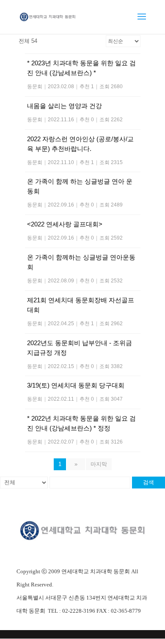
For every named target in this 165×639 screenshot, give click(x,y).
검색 (148, 482)
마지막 (99, 464)
